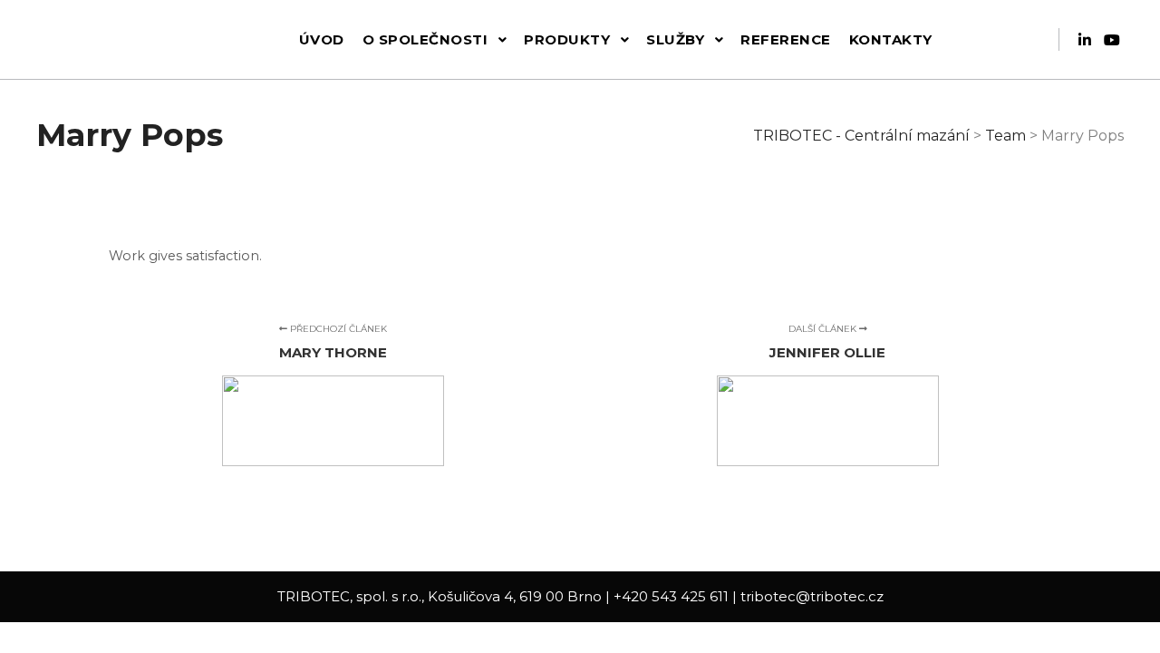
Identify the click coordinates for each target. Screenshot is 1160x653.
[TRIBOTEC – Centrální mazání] (104, 39)
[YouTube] (1112, 40)
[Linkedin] (1085, 40)
